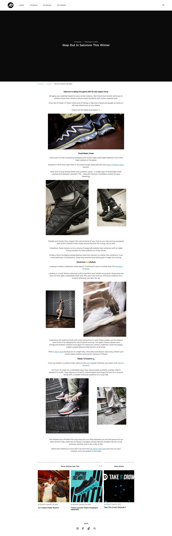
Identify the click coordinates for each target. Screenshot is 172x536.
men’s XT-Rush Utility (115, 165)
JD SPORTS (107, 504)
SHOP (86, 523)
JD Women (47, 5)
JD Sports (33, 5)
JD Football (61, 5)
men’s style (59, 352)
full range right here (98, 449)
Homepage (40, 83)
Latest (21, 5)
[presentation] (99, 466)
